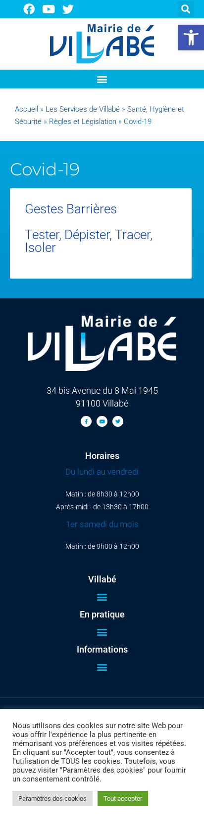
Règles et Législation (82, 121)
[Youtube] (49, 9)
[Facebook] (29, 9)
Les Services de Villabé (83, 109)
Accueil (26, 109)
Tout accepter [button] (122, 798)
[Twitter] (68, 9)
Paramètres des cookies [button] (52, 798)
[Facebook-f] (86, 421)
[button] (191, 37)
